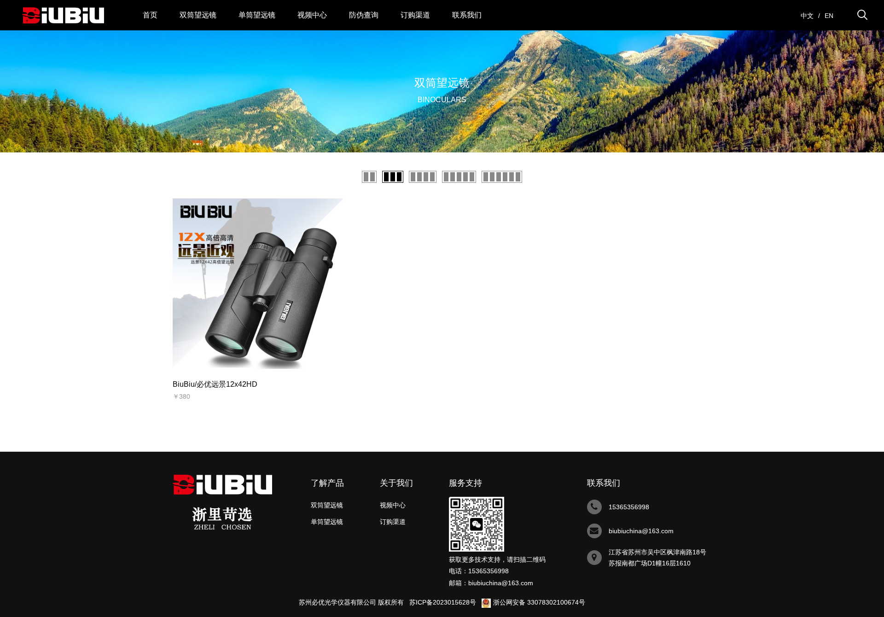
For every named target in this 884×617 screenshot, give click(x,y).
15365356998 (488, 571)
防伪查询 (363, 15)
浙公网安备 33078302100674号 (539, 602)
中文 (807, 15)
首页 (150, 15)
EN (829, 15)
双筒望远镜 (198, 15)
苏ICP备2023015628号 (442, 602)
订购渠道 (415, 15)
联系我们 (467, 15)
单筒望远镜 (256, 15)
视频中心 (312, 15)
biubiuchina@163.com (500, 583)
